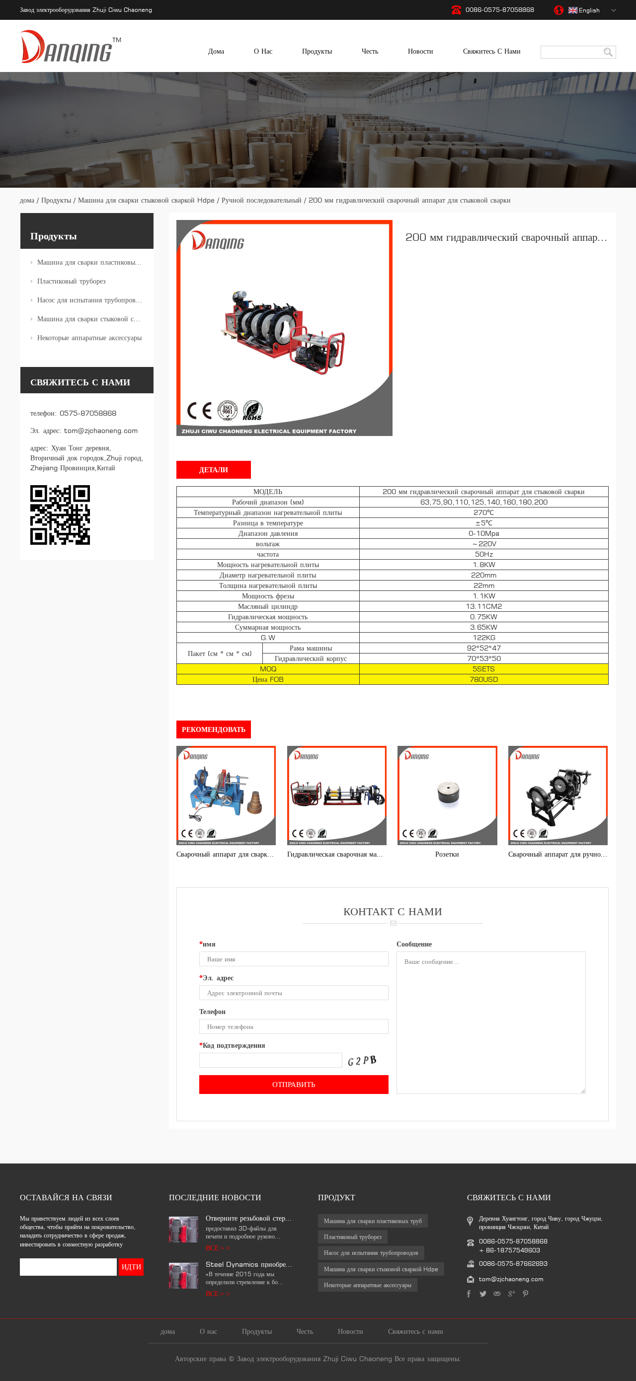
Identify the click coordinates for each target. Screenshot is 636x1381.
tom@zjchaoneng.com (101, 430)
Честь (370, 51)
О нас (263, 51)
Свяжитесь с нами (492, 51)
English (589, 10)
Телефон (212, 1011)
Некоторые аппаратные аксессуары (89, 337)
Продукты (317, 51)
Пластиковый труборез (71, 281)
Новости (420, 51)
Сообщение (414, 944)
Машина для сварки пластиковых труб (95, 262)
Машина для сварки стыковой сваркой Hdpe (146, 200)
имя (207, 944)
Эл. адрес (216, 977)
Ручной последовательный (262, 200)
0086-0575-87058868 (500, 9)
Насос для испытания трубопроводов (93, 299)
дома (216, 51)
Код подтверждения (232, 1045)
